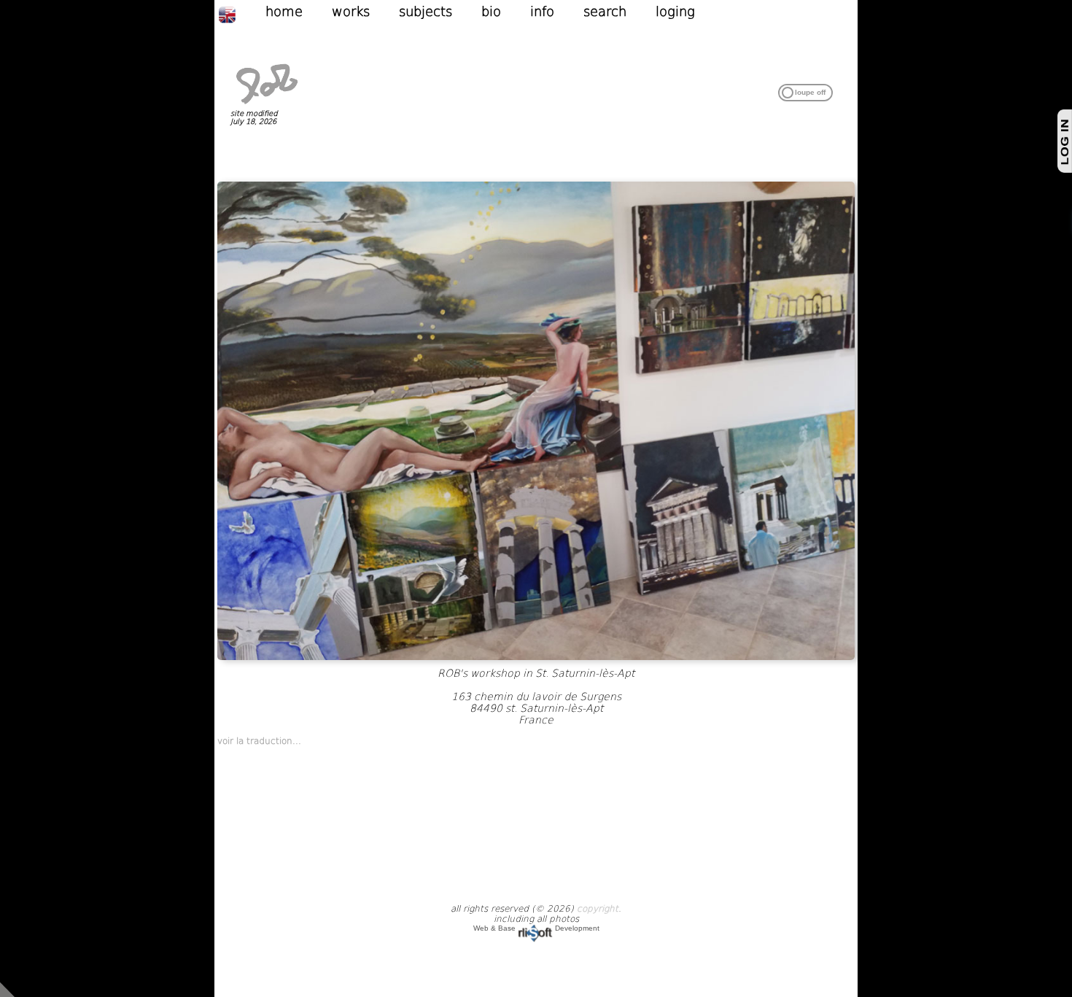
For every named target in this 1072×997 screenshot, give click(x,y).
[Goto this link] (536, 657)
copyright (597, 909)
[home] (266, 105)
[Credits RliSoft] (535, 928)
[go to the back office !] (7, 989)
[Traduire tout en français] (241, 14)
